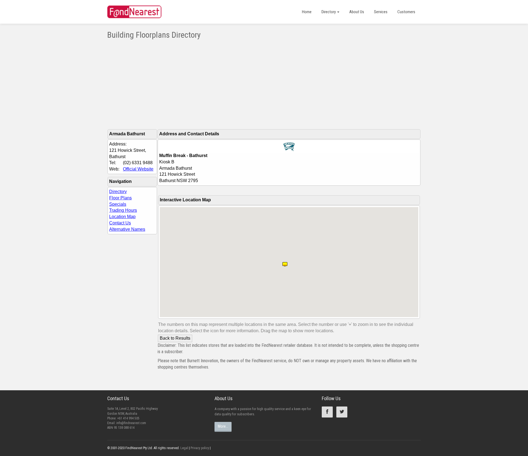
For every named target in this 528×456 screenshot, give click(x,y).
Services (380, 11)
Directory (329, 11)
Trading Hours (123, 210)
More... (223, 426)
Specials (117, 204)
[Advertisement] (264, 80)
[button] (284, 262)
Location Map (122, 216)
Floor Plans (120, 198)
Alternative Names (127, 229)
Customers (406, 11)
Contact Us (120, 223)
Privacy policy (200, 448)
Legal (184, 448)
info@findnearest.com (131, 423)
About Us (356, 11)
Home (307, 11)
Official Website (138, 169)
